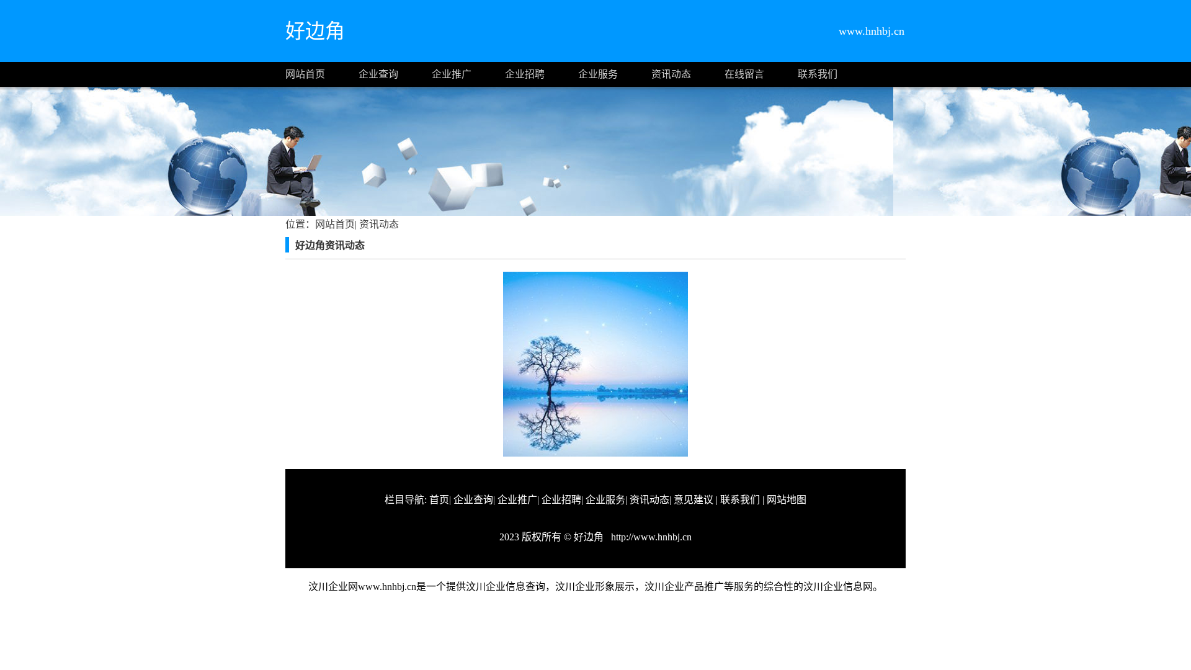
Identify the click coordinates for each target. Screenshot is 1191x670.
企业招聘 (525, 74)
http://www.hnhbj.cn (650, 537)
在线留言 (744, 74)
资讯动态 (671, 74)
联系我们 (817, 74)
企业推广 (451, 74)
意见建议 (693, 499)
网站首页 (305, 74)
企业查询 (378, 74)
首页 (439, 499)
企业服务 (598, 74)
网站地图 (786, 499)
